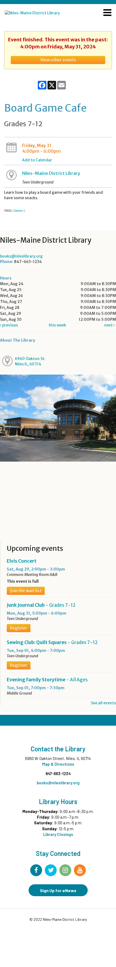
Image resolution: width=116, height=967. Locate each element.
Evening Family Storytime (47, 680)
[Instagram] (65, 870)
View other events (58, 59)
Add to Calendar (37, 160)
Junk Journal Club (41, 605)
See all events (103, 703)
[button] (107, 13)
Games (18, 210)
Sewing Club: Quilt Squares (52, 642)
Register (18, 628)
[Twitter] (51, 870)
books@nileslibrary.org (21, 256)
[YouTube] (80, 870)
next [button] (109, 325)
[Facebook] (36, 870)
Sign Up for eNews (58, 890)
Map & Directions (58, 764)
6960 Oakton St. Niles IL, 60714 (30, 361)
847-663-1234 (58, 773)
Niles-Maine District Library (51, 173)
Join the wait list (26, 590)
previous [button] (9, 325)
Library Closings (58, 834)
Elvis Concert (21, 561)
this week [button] (57, 325)
